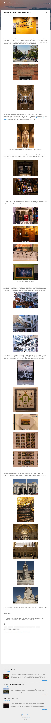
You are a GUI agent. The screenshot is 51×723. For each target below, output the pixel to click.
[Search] (49, 3)
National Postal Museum (19, 627)
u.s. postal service (7, 629)
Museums (11, 627)
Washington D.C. (16, 629)
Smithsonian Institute (30, 627)
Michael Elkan (28, 717)
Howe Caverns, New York (9, 669)
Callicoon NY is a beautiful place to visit (13, 684)
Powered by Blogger (26, 714)
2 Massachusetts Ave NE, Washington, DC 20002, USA (19, 632)
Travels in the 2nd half (11, 3)
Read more (45, 680)
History (5, 627)
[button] (47, 13)
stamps (37, 627)
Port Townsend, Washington (10, 698)
